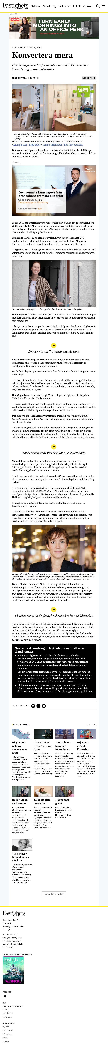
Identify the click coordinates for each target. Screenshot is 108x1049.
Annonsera (7, 1017)
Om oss (6, 1009)
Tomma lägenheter (52, 144)
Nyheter (35, 6)
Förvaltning (49, 6)
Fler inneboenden (73, 144)
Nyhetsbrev (8, 1013)
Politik (76, 6)
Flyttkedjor (35, 144)
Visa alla (91, 724)
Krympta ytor (20, 144)
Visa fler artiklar (54, 894)
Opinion (87, 6)
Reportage (88, 78)
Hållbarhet (64, 6)
